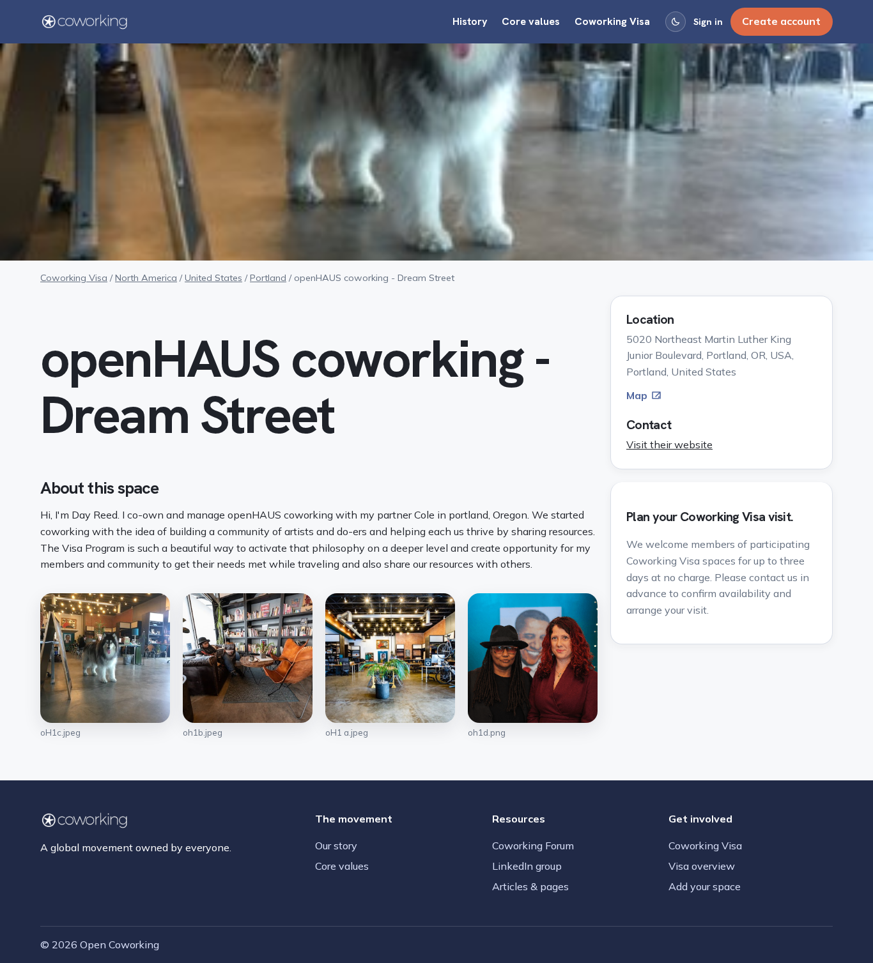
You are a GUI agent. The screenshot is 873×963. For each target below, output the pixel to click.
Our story (336, 845)
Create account (781, 21)
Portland (268, 278)
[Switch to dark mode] (675, 21)
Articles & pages (530, 886)
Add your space (704, 886)
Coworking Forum (533, 845)
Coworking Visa (612, 21)
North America (146, 278)
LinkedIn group (527, 866)
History (470, 21)
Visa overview (701, 866)
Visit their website (669, 444)
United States (213, 278)
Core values (531, 21)
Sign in (708, 21)
